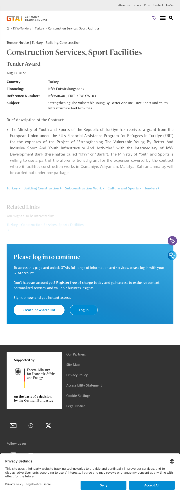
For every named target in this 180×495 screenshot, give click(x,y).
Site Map (73, 365)
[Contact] (13, 425)
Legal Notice (75, 406)
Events (137, 5)
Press (147, 5)
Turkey (39, 28)
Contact (158, 5)
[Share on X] (48, 425)
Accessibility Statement (84, 385)
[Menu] (163, 18)
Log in (169, 5)
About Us (124, 5)
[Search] (171, 18)
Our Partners (76, 354)
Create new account (39, 310)
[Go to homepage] (27, 20)
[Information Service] (30, 425)
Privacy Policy (77, 375)
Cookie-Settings (78, 396)
